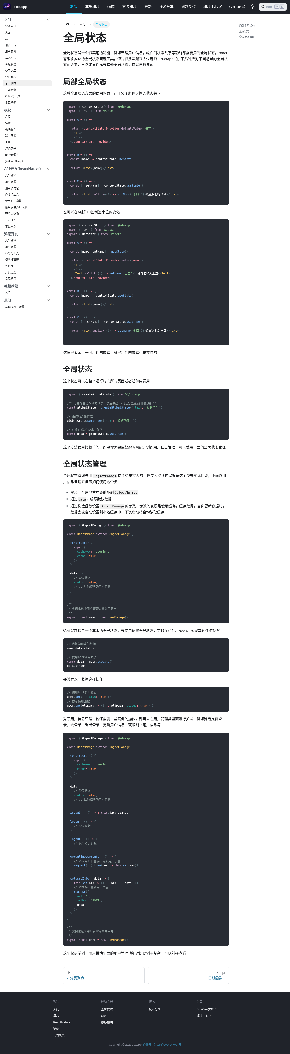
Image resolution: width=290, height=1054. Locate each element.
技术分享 (166, 6)
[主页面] (67, 24)
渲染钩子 (10, 148)
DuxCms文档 (205, 1009)
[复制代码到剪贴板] (223, 106)
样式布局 (10, 58)
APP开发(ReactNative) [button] (22, 168)
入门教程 (10, 175)
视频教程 (59, 1035)
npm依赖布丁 (13, 155)
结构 (8, 123)
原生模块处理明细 (16, 207)
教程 (73, 6)
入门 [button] (7, 19)
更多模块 (129, 6)
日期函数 (10, 90)
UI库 (111, 6)
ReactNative (61, 1022)
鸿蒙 (56, 1029)
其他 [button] (7, 300)
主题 (8, 142)
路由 (8, 39)
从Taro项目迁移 (14, 306)
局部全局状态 (247, 25)
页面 (8, 32)
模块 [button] (7, 110)
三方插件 (10, 220)
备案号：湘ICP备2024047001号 (162, 1044)
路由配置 (10, 135)
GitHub (235, 6)
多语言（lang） (14, 161)
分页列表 (10, 77)
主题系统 (10, 64)
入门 (8, 292)
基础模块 (92, 6)
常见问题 (10, 102)
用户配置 (10, 51)
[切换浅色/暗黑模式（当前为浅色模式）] (252, 6)
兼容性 (9, 266)
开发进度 (10, 272)
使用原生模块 (13, 201)
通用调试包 (12, 188)
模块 (56, 1016)
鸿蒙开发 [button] (11, 234)
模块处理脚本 (13, 259)
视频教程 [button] (11, 286)
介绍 (8, 116)
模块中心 (210, 6)
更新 (148, 6)
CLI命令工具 (12, 96)
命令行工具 (12, 194)
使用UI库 (10, 70)
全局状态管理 (247, 37)
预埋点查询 (12, 213)
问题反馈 (188, 6)
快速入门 (10, 26)
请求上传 (10, 45)
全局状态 (10, 83)
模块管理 (10, 129)
